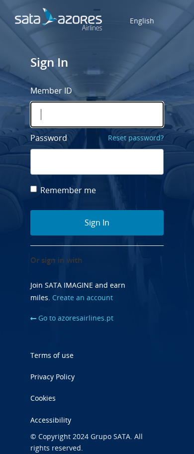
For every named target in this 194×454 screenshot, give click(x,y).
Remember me (68, 190)
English (142, 20)
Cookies (43, 398)
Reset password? (136, 137)
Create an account (82, 297)
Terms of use (52, 355)
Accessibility (50, 420)
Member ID (51, 90)
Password (48, 137)
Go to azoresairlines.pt (75, 318)
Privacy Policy (52, 376)
